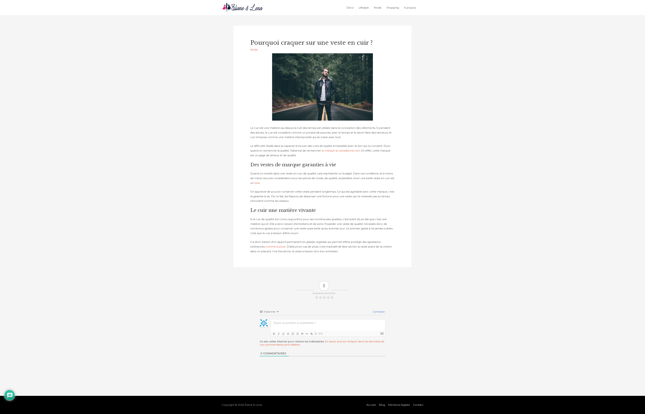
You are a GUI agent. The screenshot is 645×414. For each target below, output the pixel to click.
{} (316, 333)
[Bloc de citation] (302, 334)
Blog (382, 404)
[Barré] (288, 334)
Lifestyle (364, 7)
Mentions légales (399, 404)
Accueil (371, 404)
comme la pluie (275, 246)
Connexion (378, 311)
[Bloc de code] (307, 334)
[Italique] (278, 334)
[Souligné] (283, 334)
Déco (350, 7)
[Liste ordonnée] (292, 334)
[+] (320, 333)
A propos (410, 7)
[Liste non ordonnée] (297, 334)
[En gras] (274, 334)
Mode (377, 7)
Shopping (392, 7)
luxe (257, 182)
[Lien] (311, 334)
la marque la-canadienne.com (341, 150)
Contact (418, 404)
